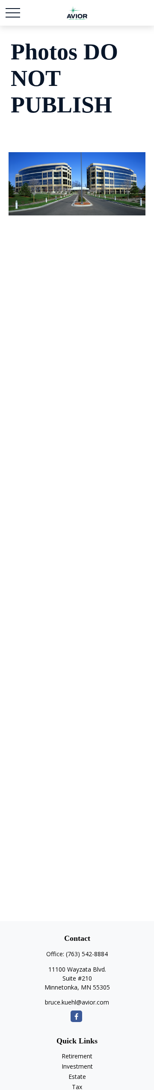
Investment (77, 1066)
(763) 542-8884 (87, 954)
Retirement (77, 1056)
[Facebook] (76, 1016)
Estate (77, 1076)
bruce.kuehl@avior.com (77, 1002)
